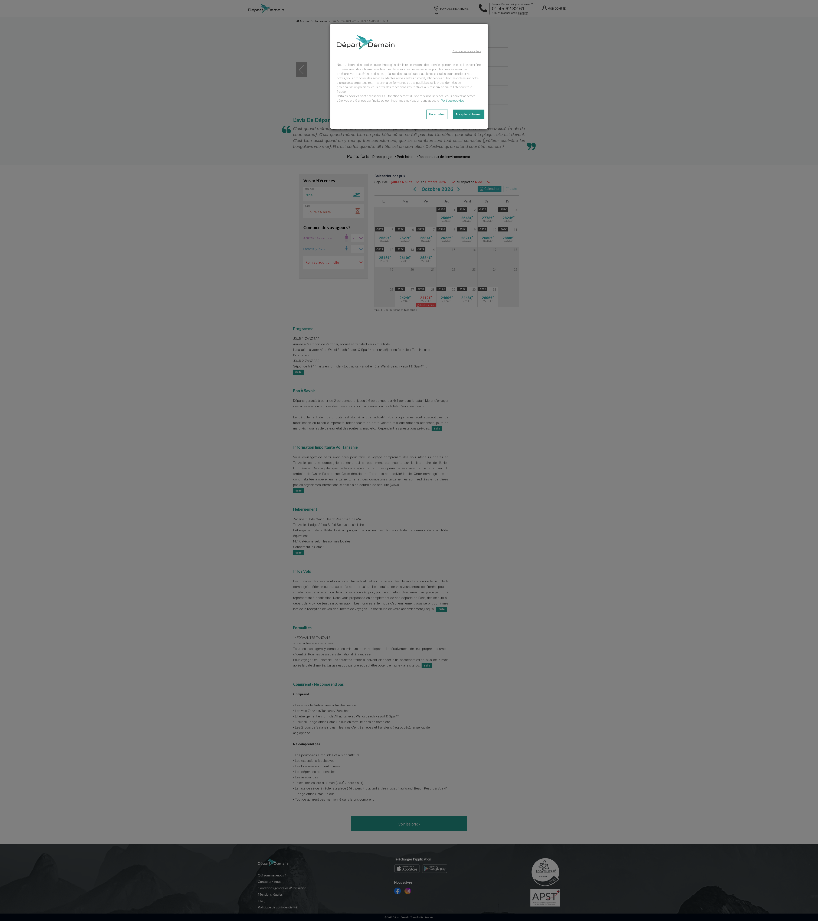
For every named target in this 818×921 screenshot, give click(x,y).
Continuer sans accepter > (466, 51)
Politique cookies (452, 100)
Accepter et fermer (469, 114)
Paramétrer (437, 114)
